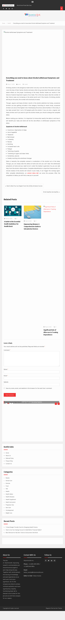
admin (19, 84)
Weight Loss (9, 522)
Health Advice (9, 503)
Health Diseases (10, 506)
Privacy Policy (9, 470)
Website (6, 382)
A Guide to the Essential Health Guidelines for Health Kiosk (12, 224)
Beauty (7, 487)
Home (7, 462)
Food (7, 495)
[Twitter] (6, 8)
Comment (7, 350)
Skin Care (8, 516)
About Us (8, 464)
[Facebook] (3, 8)
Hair (7, 497)
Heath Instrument (10, 511)
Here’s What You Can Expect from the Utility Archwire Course (24, 186)
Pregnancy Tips (10, 514)
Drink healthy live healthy (50, 192)
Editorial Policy (10, 467)
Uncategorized (9, 519)
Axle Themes (58, 617)
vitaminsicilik (8, 572)
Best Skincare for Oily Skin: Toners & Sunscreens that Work (22, 541)
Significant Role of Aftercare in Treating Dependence (51, 332)
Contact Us (9, 472)
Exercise (8, 492)
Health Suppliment (11, 508)
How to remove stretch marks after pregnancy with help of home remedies (31, 447)
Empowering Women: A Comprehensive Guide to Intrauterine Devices (32, 226)
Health (26, 84)
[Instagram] (12, 8)
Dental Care (9, 489)
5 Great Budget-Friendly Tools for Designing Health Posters (22, 536)
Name (6, 369)
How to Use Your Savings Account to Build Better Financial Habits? (24, 539)
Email (6, 375)
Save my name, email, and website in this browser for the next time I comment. (29, 388)
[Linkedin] (9, 8)
